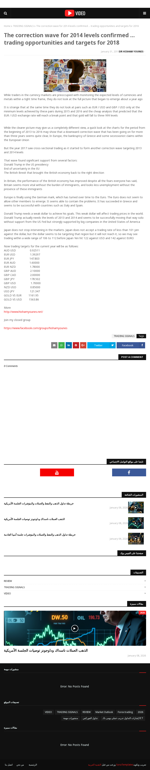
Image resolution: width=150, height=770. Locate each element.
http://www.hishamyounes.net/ (23, 312)
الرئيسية (33, 764)
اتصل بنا (8, 764)
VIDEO (7, 593)
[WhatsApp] (129, 482)
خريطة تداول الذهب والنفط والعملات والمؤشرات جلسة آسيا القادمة (40, 534)
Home (7, 26)
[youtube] (57, 472)
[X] (93, 472)
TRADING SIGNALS (23, 26)
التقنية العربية (94, 764)
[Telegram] (21, 472)
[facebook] (129, 472)
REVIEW (8, 581)
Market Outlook (104, 712)
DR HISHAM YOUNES (131, 51)
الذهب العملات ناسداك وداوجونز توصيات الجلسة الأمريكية (34, 519)
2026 (140, 712)
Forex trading (125, 712)
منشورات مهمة (70, 718)
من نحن (20, 764)
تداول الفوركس (90, 718)
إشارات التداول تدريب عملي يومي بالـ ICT (123, 718)
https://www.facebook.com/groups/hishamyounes (35, 328)
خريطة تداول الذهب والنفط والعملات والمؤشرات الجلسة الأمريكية (39, 503)
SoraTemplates (124, 764)
